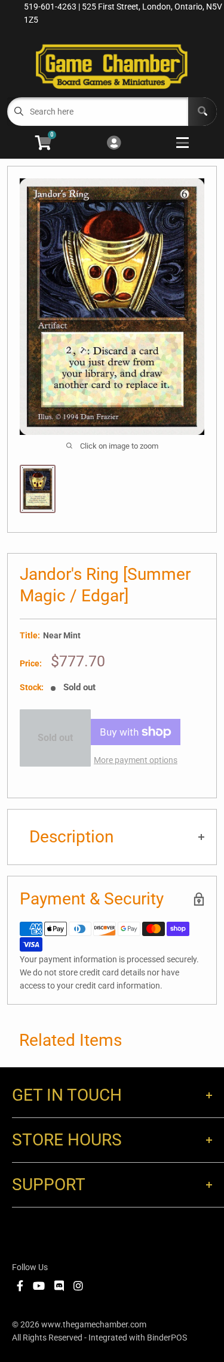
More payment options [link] (135, 760)
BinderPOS (167, 1337)
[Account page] (114, 143)
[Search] (202, 111)
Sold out (55, 737)
